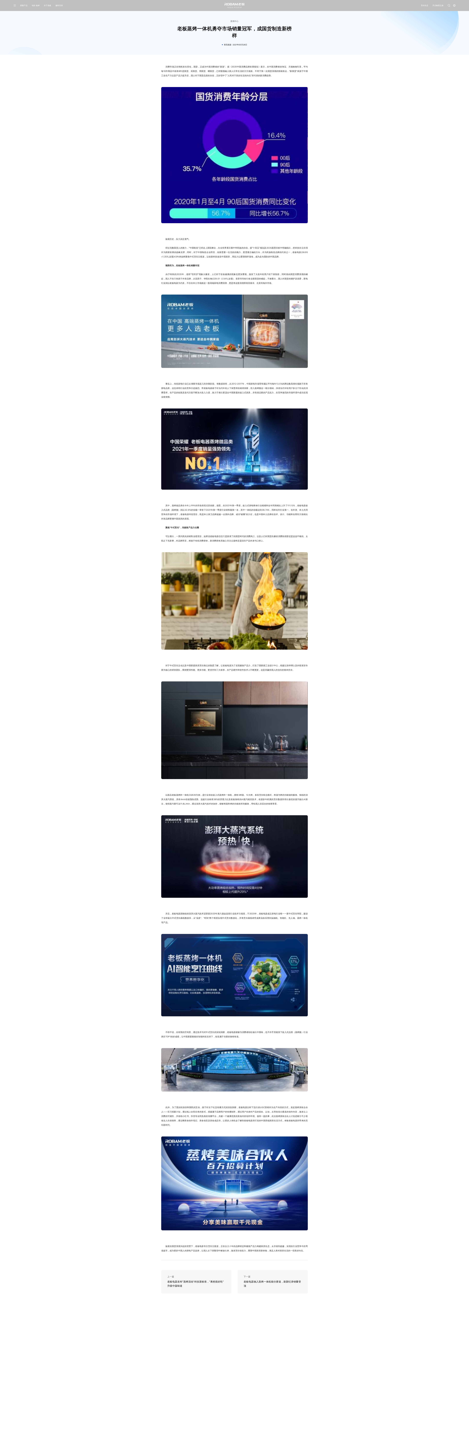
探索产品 (23, 5)
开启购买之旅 (437, 5)
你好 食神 (36, 5)
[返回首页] (234, 5)
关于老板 (47, 5)
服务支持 (59, 5)
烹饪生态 (424, 5)
